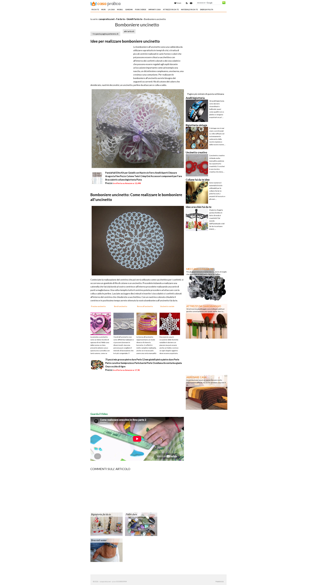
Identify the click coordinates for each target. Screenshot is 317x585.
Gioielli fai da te (134, 19)
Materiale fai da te (189, 10)
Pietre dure (131, 514)
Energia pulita (206, 10)
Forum (178, 3)
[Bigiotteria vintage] (197, 138)
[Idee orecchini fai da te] (197, 220)
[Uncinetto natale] (170, 323)
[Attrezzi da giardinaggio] (206, 321)
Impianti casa (154, 10)
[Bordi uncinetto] (124, 323)
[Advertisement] (119, 16)
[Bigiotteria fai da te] (106, 524)
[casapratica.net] (105, 3)
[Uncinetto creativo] (197, 165)
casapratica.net (107, 19)
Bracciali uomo (98, 540)
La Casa (111, 10)
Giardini (129, 10)
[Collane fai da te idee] (197, 192)
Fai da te (95, 10)
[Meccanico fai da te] (206, 283)
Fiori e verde (140, 10)
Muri (103, 10)
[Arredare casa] (206, 392)
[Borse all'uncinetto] (147, 323)
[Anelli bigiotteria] (197, 111)
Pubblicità (220, 582)
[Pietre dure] (141, 524)
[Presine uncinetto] (101, 323)
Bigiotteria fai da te (101, 514)
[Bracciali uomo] (106, 550)
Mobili (120, 10)
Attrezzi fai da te (171, 10)
